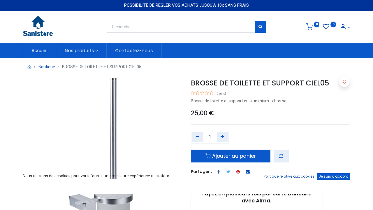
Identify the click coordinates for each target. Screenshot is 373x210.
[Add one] (222, 137)
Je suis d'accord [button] (334, 176)
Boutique (46, 66)
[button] (281, 156)
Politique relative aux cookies (289, 176)
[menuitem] (39, 50)
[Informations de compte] (345, 27)
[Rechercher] (260, 27)
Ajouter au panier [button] (233, 156)
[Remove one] (197, 137)
